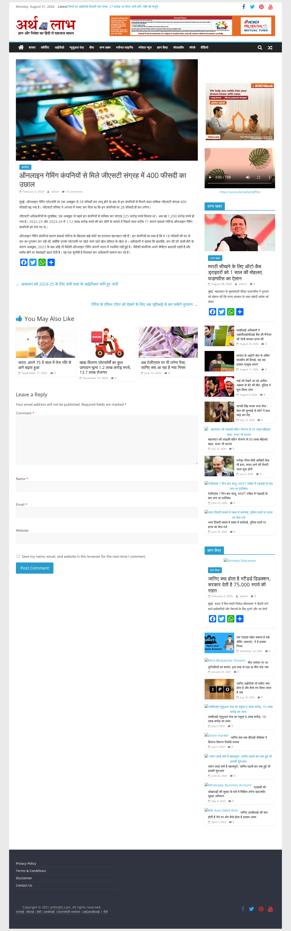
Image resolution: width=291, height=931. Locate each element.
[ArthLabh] (21, 47)
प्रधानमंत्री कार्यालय (68, 912)
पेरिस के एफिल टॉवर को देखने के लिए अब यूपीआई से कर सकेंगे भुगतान (144, 304)
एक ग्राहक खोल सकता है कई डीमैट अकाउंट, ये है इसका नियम (253, 641)
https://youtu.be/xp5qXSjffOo (240, 192)
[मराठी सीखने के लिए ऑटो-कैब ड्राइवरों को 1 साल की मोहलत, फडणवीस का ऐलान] (240, 216)
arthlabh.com (60, 907)
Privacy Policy (26, 863)
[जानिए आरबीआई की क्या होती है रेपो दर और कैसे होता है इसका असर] (221, 810)
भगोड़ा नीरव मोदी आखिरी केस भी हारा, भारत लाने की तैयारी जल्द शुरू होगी (252, 464)
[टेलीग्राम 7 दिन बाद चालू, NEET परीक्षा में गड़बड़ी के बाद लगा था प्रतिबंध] (239, 483)
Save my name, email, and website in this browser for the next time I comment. (84, 556)
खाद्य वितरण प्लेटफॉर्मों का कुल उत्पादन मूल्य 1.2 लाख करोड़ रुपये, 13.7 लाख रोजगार (105, 367)
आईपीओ (59, 47)
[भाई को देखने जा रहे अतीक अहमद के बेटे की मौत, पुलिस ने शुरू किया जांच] (219, 379)
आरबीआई (49, 912)
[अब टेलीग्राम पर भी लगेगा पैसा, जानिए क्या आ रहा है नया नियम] (168, 329)
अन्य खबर (105, 47)
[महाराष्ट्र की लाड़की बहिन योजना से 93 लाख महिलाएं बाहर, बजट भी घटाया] (239, 429)
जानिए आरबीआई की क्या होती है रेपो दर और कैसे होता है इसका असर (238, 814)
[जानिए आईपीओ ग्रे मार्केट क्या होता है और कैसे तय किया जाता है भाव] (219, 681)
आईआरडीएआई (91, 912)
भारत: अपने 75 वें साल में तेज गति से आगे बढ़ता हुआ (44, 365)
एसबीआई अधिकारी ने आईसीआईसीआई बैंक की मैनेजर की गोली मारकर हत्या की (253, 334)
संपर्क (192, 47)
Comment (25, 413)
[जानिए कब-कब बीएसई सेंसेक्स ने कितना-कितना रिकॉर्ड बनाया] (216, 735)
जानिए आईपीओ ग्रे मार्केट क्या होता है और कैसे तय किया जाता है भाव (253, 687)
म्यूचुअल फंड (77, 47)
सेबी (39, 912)
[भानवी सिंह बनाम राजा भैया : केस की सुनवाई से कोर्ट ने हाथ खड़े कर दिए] (219, 404)
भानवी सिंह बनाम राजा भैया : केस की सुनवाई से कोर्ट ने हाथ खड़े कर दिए (253, 410)
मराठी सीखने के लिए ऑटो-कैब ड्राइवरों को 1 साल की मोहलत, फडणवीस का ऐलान (235, 272)
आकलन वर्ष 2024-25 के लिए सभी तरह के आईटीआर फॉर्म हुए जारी (67, 284)
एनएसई (20, 912)
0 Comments (74, 191)
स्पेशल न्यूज (145, 47)
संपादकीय (178, 47)
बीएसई (30, 912)
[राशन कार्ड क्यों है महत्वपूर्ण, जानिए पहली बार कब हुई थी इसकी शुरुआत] (239, 756)
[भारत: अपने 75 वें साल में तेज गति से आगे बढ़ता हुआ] (45, 329)
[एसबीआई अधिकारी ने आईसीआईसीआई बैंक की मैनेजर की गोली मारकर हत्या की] (219, 328)
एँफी (105, 912)
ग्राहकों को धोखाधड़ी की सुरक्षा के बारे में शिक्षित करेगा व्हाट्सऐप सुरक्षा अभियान (237, 791)
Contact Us (24, 885)
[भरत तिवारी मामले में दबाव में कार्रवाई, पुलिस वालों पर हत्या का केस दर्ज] (239, 512)
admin (55, 191)
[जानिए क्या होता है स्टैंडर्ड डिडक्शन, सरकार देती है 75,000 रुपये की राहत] (240, 560)
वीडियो (204, 47)
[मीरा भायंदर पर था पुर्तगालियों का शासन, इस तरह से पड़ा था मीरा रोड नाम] (225, 660)
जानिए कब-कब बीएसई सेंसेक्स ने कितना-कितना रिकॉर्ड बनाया (237, 739)
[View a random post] (270, 47)
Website (22, 530)
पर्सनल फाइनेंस (124, 47)
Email (21, 504)
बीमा (91, 47)
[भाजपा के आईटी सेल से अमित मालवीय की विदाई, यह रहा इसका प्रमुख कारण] (219, 353)
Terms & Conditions (31, 871)
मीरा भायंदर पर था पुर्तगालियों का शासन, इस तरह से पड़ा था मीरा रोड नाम (238, 664)
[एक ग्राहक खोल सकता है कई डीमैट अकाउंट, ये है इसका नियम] (219, 635)
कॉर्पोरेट (45, 47)
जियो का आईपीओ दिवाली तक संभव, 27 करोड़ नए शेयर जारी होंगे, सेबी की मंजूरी (113, 6)
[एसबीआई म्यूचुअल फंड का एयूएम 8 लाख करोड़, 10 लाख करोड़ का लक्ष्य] (239, 706)
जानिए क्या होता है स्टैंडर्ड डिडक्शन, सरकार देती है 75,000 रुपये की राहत (239, 584)
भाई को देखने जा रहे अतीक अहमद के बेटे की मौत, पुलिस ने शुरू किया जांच (253, 385)
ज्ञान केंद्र (162, 47)
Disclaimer (24, 878)
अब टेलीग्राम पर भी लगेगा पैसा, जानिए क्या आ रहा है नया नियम (163, 365)
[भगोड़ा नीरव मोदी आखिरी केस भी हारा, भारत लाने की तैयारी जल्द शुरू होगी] (219, 458)
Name (22, 478)
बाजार (32, 47)
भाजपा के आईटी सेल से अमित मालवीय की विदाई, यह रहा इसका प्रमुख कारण (253, 359)
